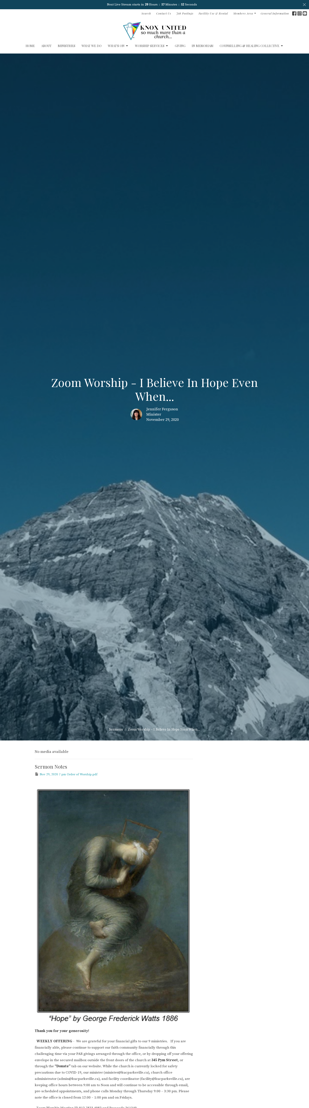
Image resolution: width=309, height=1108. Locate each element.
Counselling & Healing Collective (249, 46)
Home (30, 46)
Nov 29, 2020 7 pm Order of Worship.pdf (68, 774)
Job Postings (184, 13)
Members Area (243, 13)
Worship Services (149, 46)
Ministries (66, 46)
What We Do (92, 46)
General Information (275, 13)
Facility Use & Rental (213, 13)
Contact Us (163, 13)
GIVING (180, 46)
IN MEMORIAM (202, 46)
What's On (116, 46)
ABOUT (46, 46)
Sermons (116, 729)
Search (146, 13)
